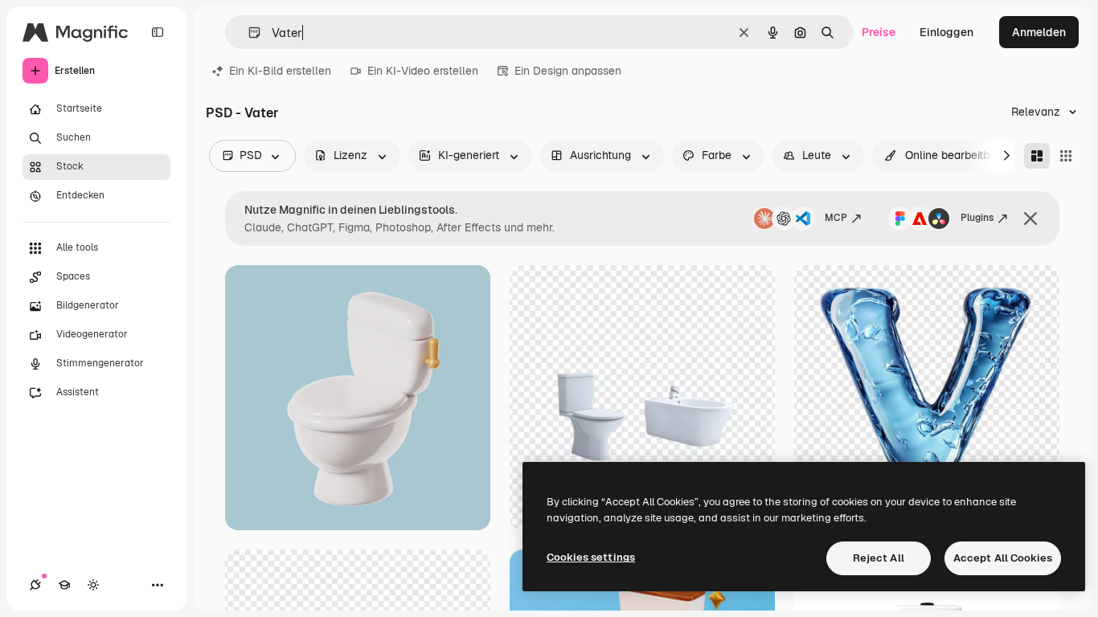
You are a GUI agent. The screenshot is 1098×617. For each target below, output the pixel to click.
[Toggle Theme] (93, 585)
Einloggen (946, 32)
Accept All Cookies (1002, 558)
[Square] (1066, 156)
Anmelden (1039, 32)
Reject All (878, 558)
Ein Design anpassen (567, 70)
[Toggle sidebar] (157, 32)
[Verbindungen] (35, 585)
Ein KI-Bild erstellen (280, 70)
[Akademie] (64, 585)
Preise (878, 32)
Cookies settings (591, 557)
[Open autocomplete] (248, 33)
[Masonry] (1037, 156)
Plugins (977, 217)
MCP (836, 217)
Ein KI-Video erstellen (422, 70)
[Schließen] (1030, 218)
